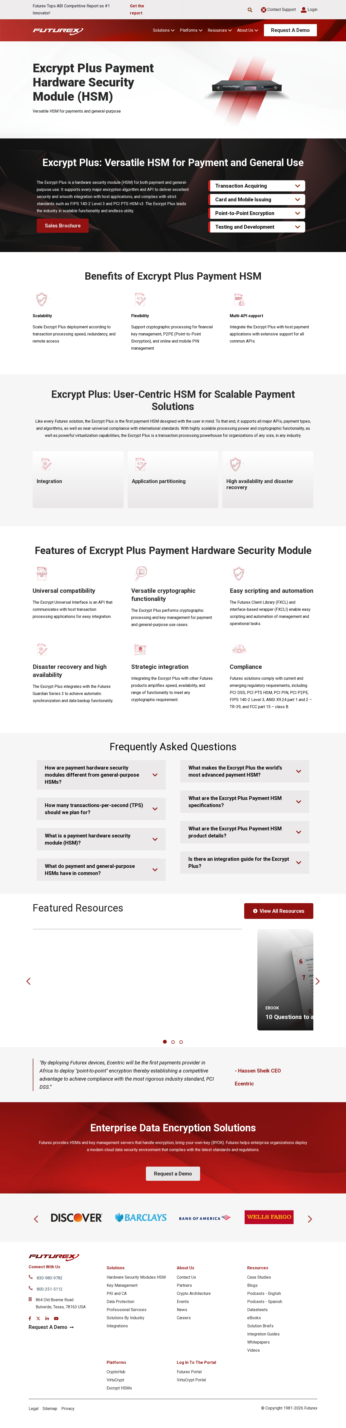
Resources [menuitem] (257, 1267)
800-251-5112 (50, 1289)
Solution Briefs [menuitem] (260, 1326)
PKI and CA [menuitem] (117, 1293)
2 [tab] (173, 1042)
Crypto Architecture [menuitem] (194, 1293)
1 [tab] (165, 1042)
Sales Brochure (63, 226)
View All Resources (282, 911)
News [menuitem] (182, 1309)
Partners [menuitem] (184, 1285)
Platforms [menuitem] (116, 1362)
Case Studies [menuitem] (259, 1277)
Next (317, 979)
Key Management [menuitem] (122, 1285)
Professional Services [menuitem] (126, 1309)
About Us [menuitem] (185, 1267)
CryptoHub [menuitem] (116, 1371)
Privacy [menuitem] (67, 1408)
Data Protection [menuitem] (120, 1301)
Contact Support (281, 9)
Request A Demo (290, 30)
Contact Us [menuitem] (186, 1277)
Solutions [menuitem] (116, 1267)
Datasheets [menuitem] (257, 1309)
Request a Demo (173, 1174)
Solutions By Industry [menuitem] (125, 1317)
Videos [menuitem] (253, 1350)
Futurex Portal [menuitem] (189, 1371)
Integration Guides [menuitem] (263, 1334)
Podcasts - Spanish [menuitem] (264, 1301)
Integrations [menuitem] (117, 1326)
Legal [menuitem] (34, 1408)
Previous (28, 979)
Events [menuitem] (183, 1301)
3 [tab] (182, 1042)
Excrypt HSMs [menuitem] (119, 1388)
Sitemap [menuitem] (50, 1408)
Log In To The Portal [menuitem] (196, 1362)
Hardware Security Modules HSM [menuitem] (136, 1277)
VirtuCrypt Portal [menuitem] (191, 1380)
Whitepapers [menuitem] (258, 1342)
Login (311, 9)
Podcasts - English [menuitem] (264, 1293)
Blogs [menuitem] (252, 1285)
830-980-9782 (50, 1278)
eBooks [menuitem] (254, 1317)
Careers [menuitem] (184, 1317)
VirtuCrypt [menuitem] (115, 1380)
